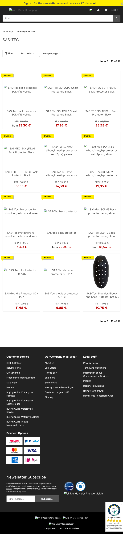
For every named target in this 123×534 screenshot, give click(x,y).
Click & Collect (13, 363)
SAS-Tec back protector (61, 232)
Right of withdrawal (93, 390)
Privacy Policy (90, 363)
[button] (91, 9)
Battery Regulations (93, 386)
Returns (10, 387)
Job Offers (50, 368)
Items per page (50, 53)
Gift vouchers (13, 372)
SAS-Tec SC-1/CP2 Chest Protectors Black (61, 113)
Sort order (26, 53)
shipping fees (73, 528)
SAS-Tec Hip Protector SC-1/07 (21, 295)
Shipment (50, 377)
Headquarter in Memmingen (59, 387)
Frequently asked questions (20, 377)
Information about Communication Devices (95, 374)
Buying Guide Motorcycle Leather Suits (19, 402)
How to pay (51, 372)
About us (49, 363)
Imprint (87, 381)
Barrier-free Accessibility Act (98, 395)
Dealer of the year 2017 (57, 392)
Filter (10, 53)
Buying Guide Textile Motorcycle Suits (17, 423)
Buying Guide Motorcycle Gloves (19, 410)
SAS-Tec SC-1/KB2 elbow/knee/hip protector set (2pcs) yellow (101, 174)
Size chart (11, 382)
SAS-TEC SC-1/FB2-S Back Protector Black (21, 173)
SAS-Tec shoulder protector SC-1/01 (61, 295)
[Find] (116, 18)
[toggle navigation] (4, 9)
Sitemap (49, 397)
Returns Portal (13, 368)
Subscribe (47, 498)
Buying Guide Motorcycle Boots (22, 417)
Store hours (51, 382)
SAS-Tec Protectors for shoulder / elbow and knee (21, 234)
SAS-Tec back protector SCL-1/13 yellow (21, 113)
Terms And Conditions (94, 368)
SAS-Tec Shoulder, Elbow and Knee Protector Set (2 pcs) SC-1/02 (102, 295)
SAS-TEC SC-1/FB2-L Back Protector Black (101, 113)
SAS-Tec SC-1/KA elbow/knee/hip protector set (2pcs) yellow (61, 174)
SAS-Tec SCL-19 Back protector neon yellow (101, 234)
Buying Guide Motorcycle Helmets (19, 394)
